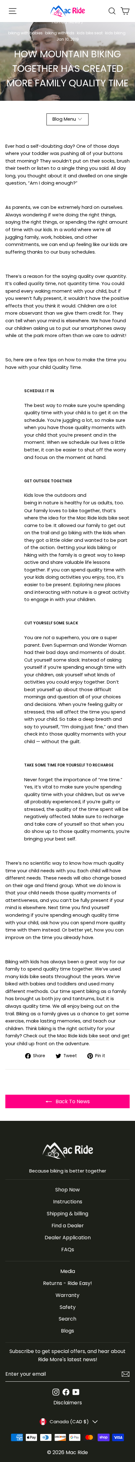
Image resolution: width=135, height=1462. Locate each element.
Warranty (67, 1295)
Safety (68, 1307)
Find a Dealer (67, 1225)
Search (67, 1318)
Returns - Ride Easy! (67, 1283)
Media (67, 1271)
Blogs (67, 1330)
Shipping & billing (67, 1213)
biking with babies (25, 33)
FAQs (67, 1249)
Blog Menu (64, 119)
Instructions (67, 1201)
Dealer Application (68, 1237)
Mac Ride (77, 1452)
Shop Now (67, 1189)
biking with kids (59, 33)
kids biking (115, 33)
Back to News (72, 1101)
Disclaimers (67, 1402)
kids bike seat (90, 33)
